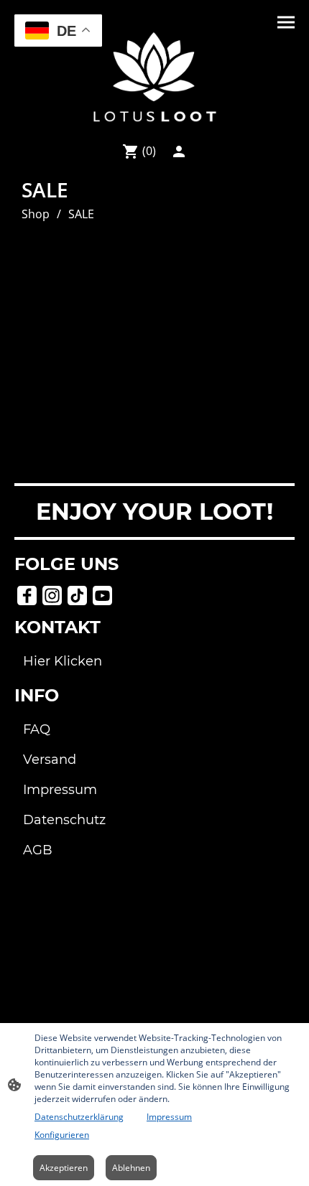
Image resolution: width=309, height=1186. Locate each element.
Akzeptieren (64, 1168)
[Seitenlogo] (154, 76)
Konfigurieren (61, 1135)
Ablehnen (131, 1168)
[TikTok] (77, 595)
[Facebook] (27, 595)
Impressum (169, 1117)
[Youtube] (102, 595)
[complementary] (58, 32)
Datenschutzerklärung (79, 1117)
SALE (81, 214)
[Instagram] (52, 595)
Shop (36, 214)
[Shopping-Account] (179, 151)
